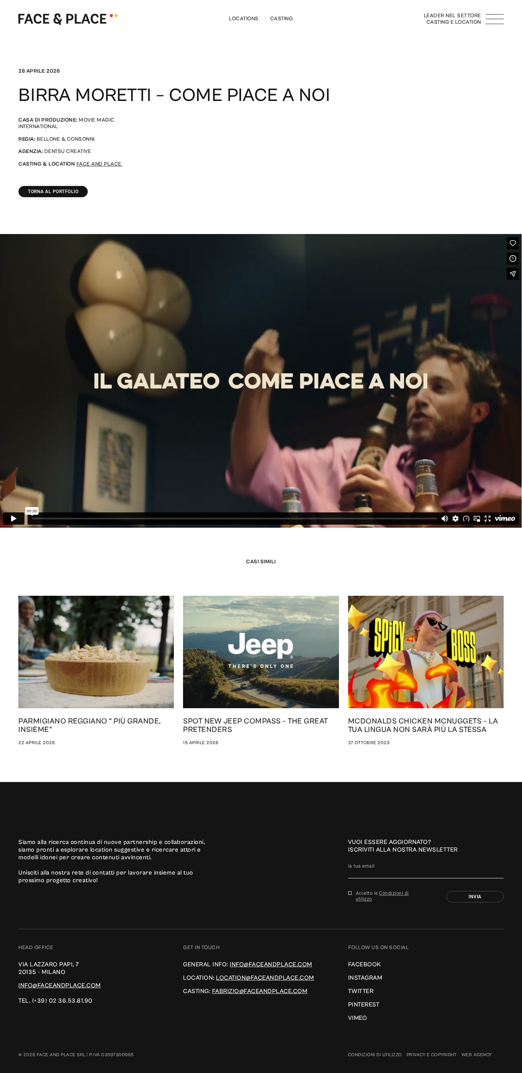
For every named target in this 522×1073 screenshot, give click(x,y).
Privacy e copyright (432, 1054)
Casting (281, 19)
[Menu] (495, 19)
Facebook (364, 964)
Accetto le (382, 896)
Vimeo (357, 1017)
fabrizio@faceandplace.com (260, 991)
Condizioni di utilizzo (375, 1054)
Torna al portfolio (53, 191)
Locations (244, 19)
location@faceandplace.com (265, 977)
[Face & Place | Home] (68, 19)
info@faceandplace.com (59, 985)
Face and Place (99, 164)
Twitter (361, 991)
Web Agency (477, 1054)
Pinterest (364, 1004)
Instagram (365, 977)
